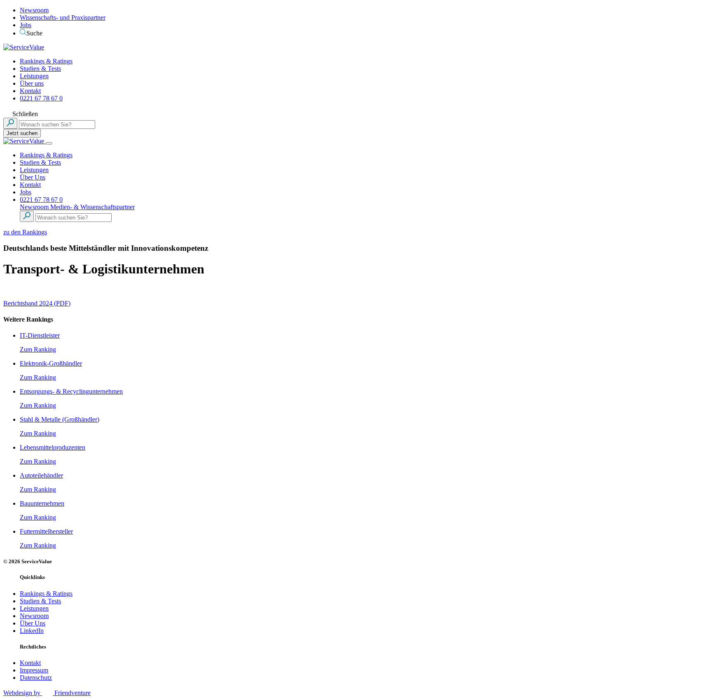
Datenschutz (36, 677)
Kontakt (30, 90)
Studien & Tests (40, 68)
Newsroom (34, 10)
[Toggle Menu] (49, 143)
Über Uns (32, 177)
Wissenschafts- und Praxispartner (62, 17)
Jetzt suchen (22, 133)
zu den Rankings (25, 232)
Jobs (25, 24)
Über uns (32, 83)
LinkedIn (32, 630)
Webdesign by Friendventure (47, 692)
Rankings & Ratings (46, 61)
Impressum (34, 670)
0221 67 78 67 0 (41, 98)
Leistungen (34, 75)
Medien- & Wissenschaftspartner (92, 206)
